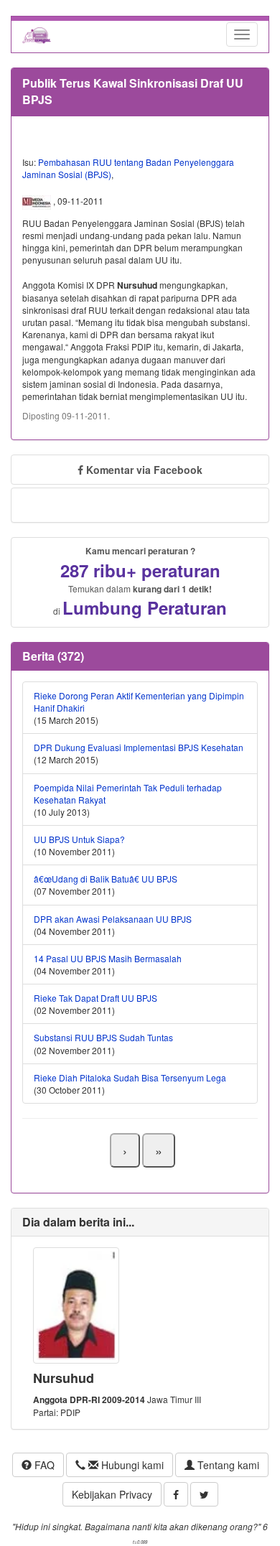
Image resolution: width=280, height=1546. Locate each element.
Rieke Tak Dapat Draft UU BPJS (95, 998)
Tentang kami (227, 1465)
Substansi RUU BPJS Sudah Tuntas (103, 1037)
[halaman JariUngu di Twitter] (204, 1494)
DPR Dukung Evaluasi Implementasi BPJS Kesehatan (138, 747)
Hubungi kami (131, 1465)
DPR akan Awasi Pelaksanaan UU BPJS (113, 919)
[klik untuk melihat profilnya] (76, 1304)
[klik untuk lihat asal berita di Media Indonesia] (37, 201)
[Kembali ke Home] (36, 34)
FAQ (43, 1465)
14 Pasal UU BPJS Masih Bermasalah (108, 958)
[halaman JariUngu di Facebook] (176, 1494)
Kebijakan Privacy (112, 1494)
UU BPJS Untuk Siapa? (79, 839)
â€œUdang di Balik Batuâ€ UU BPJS (105, 878)
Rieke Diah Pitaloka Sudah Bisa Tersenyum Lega (130, 1077)
